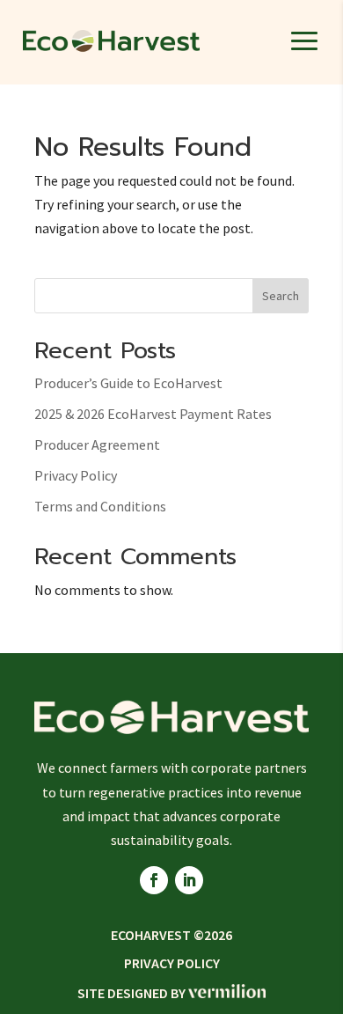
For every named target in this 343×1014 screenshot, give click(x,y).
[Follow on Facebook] (154, 880)
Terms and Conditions (100, 506)
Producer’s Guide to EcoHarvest (128, 383)
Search (280, 296)
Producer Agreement (97, 444)
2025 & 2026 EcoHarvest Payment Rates (153, 413)
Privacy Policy (75, 475)
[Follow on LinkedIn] (189, 880)
